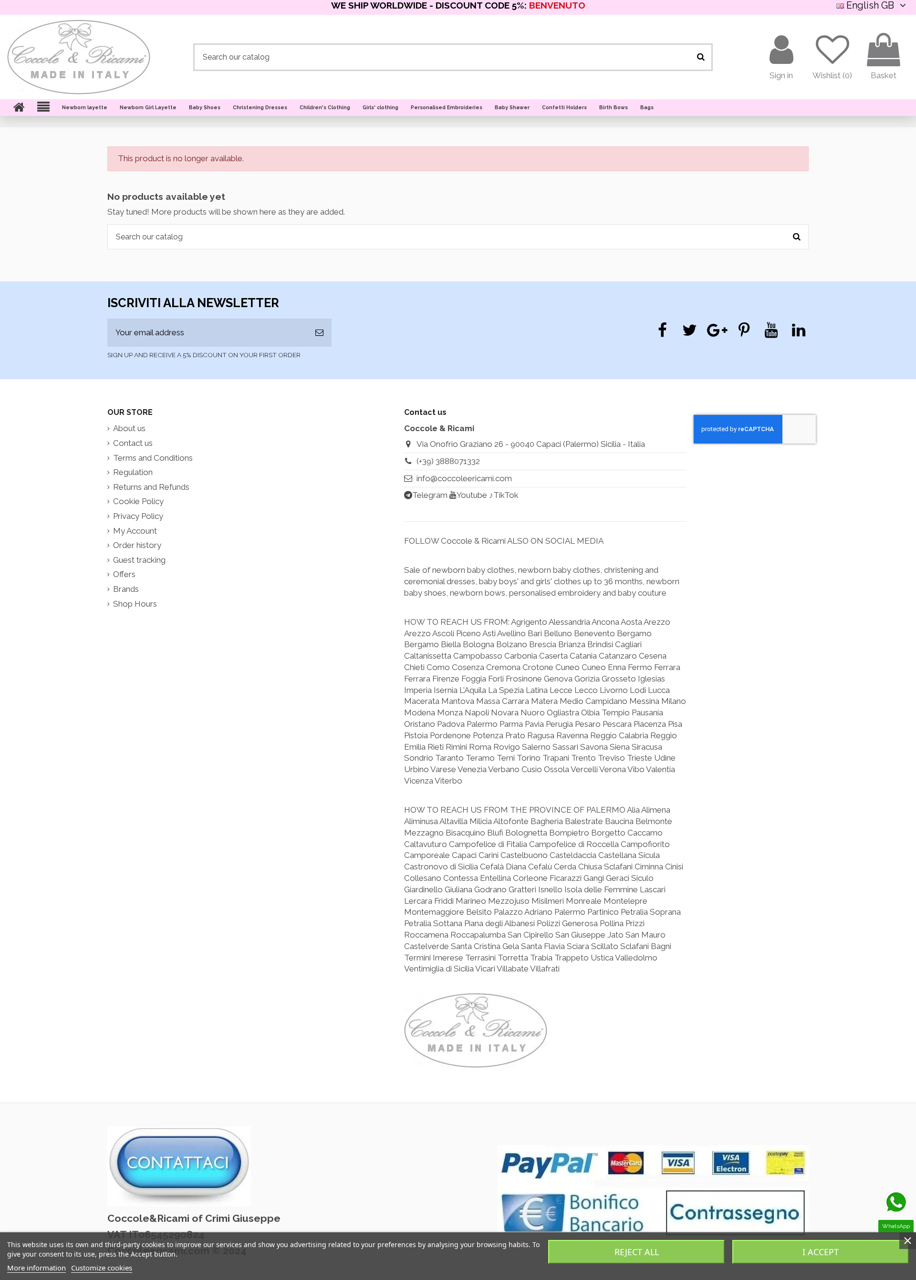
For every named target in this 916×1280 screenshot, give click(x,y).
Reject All (636, 1252)
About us (129, 428)
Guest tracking (139, 560)
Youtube (472, 495)
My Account (135, 531)
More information (36, 1267)
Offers (124, 574)
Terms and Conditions (153, 458)
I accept (820, 1252)
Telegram (430, 495)
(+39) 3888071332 (448, 461)
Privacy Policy (138, 516)
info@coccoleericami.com (464, 478)
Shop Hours (135, 604)
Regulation (133, 472)
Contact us (133, 443)
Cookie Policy (138, 501)
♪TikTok (504, 495)
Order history (137, 545)
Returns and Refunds (151, 487)
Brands (126, 589)
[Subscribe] (319, 333)
